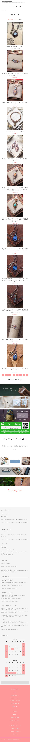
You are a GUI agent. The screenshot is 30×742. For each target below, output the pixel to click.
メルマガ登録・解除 (15, 717)
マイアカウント (15, 709)
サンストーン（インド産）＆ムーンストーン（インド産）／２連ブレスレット (15, 340)
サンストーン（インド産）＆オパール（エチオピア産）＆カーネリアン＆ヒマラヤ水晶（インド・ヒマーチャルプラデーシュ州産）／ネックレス (15, 189)
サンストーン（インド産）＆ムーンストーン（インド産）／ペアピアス (15, 159)
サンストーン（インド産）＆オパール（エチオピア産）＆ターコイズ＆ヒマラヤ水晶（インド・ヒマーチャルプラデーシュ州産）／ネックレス (15, 219)
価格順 (16, 19)
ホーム (15, 692)
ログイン (15, 714)
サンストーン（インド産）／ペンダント (15, 46)
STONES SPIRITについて (15, 720)
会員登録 (15, 711)
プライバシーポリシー (15, 703)
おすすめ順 (10, 19)
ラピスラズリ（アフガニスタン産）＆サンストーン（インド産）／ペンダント (15, 369)
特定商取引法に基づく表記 (15, 700)
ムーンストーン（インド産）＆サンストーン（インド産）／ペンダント (15, 103)
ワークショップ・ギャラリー (15, 731)
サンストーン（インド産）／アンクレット (15, 131)
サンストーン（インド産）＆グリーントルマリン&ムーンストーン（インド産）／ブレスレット (15, 74)
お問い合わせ (15, 706)
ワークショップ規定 (15, 728)
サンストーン (3, 10)
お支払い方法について (15, 695)
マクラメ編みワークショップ (15, 725)
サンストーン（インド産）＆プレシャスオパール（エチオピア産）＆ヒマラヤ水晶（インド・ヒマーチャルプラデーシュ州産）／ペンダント (15, 311)
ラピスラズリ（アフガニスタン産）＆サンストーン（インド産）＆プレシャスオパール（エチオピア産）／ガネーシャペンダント (15, 280)
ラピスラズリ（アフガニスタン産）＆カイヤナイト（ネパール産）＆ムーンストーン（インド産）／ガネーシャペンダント (15, 250)
